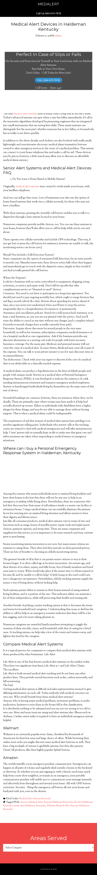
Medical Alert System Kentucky (35, 798)
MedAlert (48, 4)
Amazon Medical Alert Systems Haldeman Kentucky (46, 802)
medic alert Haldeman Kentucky (30, 805)
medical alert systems (25, 114)
